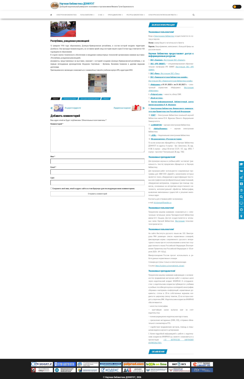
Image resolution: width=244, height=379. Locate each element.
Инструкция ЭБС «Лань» (170, 73)
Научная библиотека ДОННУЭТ (76, 3)
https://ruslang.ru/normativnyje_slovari (169, 266)
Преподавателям (114, 15)
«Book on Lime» (156, 98)
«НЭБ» (153, 135)
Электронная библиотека (66, 15)
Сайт (52, 178)
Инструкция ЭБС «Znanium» (174, 60)
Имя (52, 156)
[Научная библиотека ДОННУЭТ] (51, 15)
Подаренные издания (122, 108)
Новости (106, 99)
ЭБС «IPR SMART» (157, 64)
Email (53, 167)
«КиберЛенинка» (160, 128)
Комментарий (56, 124)
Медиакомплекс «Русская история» (166, 139)
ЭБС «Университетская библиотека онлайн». (169, 77)
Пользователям (86, 15)
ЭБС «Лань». (155, 73)
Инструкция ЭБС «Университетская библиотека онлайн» (170, 81)
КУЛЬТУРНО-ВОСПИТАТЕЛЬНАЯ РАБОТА (162, 15)
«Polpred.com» (156, 94)
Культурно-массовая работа (90, 99)
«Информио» (155, 84)
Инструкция (180, 221)
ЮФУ (153, 115)
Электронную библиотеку (164, 36)
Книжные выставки (70, 99)
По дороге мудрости (73, 108)
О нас (100, 15)
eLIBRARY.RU (156, 125)
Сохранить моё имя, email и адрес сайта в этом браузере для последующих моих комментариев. (93, 188)
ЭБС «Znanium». (156, 60)
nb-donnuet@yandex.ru (162, 202)
